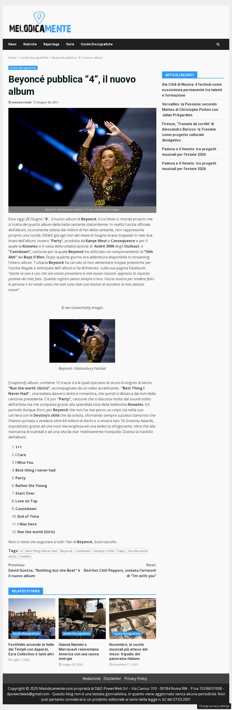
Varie (70, 44)
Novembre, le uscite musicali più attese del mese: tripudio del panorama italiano (132, 618)
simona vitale (21, 102)
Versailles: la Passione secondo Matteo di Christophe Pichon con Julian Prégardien (190, 109)
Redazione (91, 678)
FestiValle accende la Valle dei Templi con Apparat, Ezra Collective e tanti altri (31, 618)
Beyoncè (66, 551)
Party (121, 551)
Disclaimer (112, 678)
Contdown (83, 551)
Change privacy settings (214, 706)
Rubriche (30, 44)
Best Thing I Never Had (41, 551)
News (12, 44)
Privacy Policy (135, 678)
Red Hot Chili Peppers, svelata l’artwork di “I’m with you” (120, 570)
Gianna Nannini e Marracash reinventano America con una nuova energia (82, 618)
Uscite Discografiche (97, 44)
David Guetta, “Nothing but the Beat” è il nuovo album (44, 570)
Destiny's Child (104, 551)
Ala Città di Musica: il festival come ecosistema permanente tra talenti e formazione (192, 89)
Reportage (51, 44)
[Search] (218, 44)
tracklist (25, 556)
